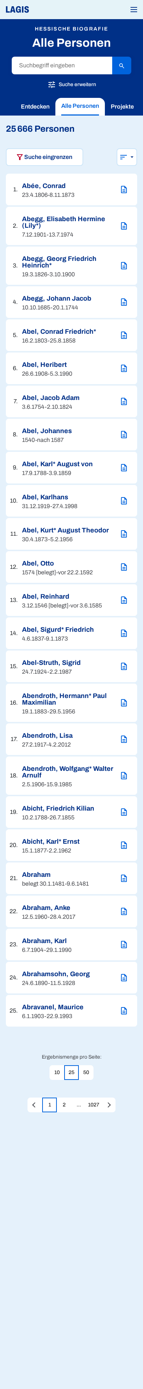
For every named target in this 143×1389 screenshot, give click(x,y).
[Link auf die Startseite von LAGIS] (42, 9)
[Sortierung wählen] (127, 157)
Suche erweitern (77, 84)
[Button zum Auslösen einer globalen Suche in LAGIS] (121, 65)
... (79, 1105)
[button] (134, 9)
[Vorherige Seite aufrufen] (34, 1105)
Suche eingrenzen (48, 157)
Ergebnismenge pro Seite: (72, 1057)
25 (71, 1072)
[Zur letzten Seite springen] (108, 1105)
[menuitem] (35, 107)
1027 (93, 1105)
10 (57, 1072)
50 (86, 1072)
